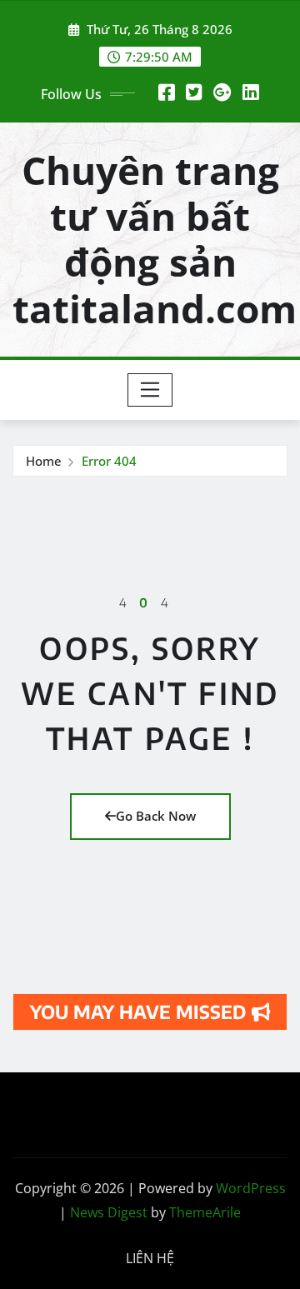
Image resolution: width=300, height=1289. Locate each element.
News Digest (109, 1212)
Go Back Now (156, 815)
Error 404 (109, 460)
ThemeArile (205, 1212)
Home (44, 460)
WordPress (251, 1188)
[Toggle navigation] (150, 390)
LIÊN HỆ (150, 1258)
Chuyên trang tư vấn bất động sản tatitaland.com (154, 239)
